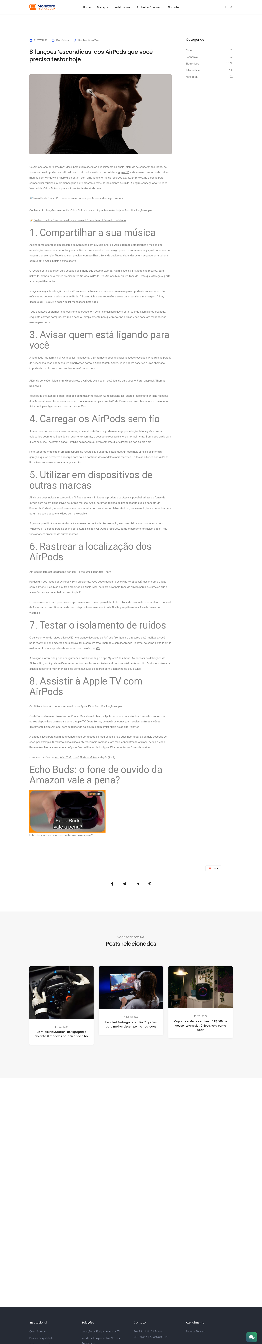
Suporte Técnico (195, 1331)
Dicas (189, 50)
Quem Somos (37, 1331)
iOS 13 (43, 301)
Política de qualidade (41, 1338)
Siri (52, 301)
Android (63, 177)
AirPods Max (112, 276)
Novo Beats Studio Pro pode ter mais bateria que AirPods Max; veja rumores (78, 198)
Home (87, 7)
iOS (98, 648)
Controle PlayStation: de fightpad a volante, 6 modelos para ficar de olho (61, 1034)
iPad (49, 587)
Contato (173, 7)
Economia (192, 57)
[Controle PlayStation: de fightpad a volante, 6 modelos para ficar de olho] (61, 992)
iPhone (158, 167)
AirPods (38, 167)
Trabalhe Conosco (149, 7)
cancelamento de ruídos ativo (49, 637)
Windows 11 (36, 528)
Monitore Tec (91, 40)
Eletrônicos (63, 40)
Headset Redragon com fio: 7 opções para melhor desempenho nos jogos (131, 1024)
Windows (50, 177)
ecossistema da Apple (111, 167)
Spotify (39, 260)
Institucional (122, 7)
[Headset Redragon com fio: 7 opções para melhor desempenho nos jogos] (131, 987)
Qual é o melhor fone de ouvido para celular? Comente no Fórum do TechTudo (80, 220)
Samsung (81, 244)
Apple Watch (102, 363)
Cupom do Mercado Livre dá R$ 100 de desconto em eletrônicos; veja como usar (200, 1025)
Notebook (191, 76)
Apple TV (123, 172)
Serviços (102, 7)
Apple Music (52, 260)
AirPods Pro (97, 276)
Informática (193, 70)
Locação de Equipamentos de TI (101, 1331)
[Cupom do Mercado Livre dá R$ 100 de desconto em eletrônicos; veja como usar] (200, 987)
